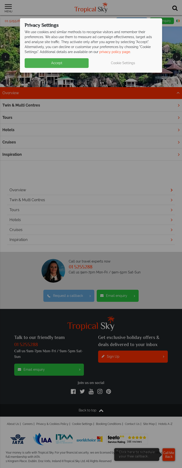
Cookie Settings (123, 63)
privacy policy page (114, 52)
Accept (56, 63)
